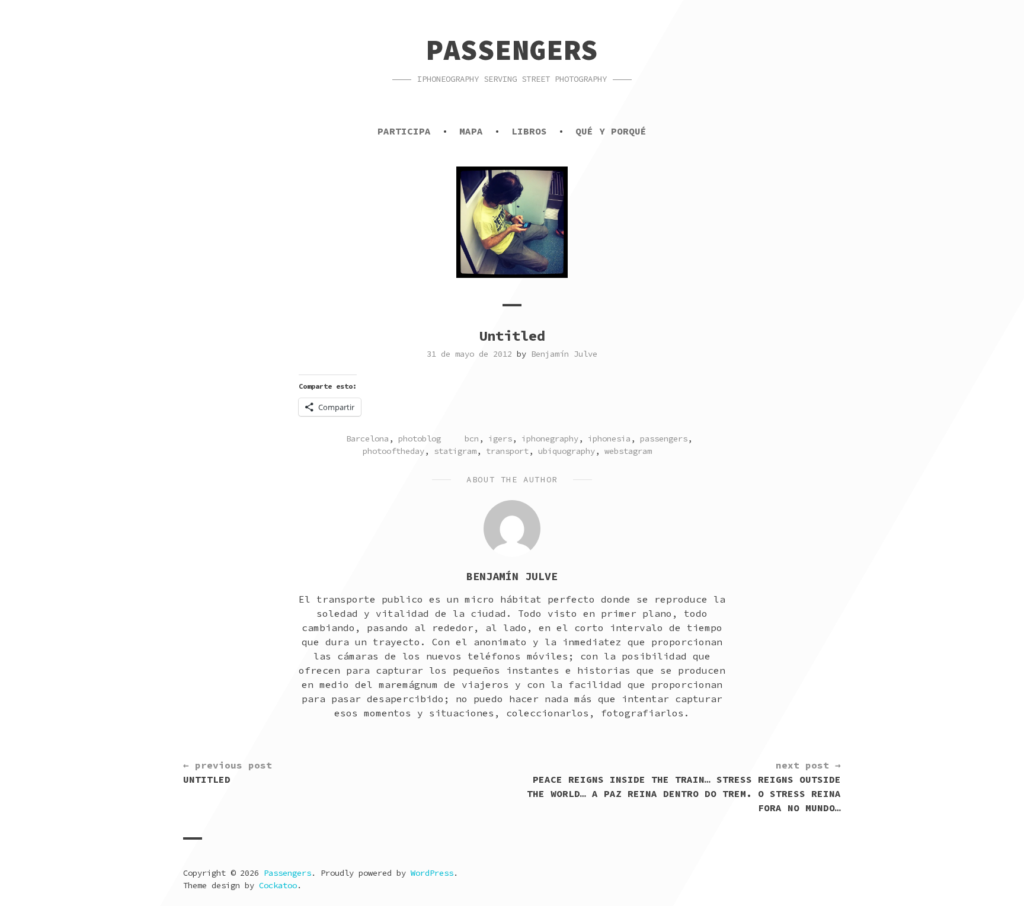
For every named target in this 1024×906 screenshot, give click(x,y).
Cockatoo (278, 885)
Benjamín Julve (564, 353)
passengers (663, 438)
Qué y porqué (611, 131)
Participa (404, 131)
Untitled (227, 772)
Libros (529, 131)
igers (500, 438)
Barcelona (367, 438)
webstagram (628, 451)
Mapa (471, 131)
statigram (455, 451)
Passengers (512, 50)
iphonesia (609, 438)
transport (507, 451)
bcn (472, 438)
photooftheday (393, 451)
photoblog (419, 438)
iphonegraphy (549, 438)
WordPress (432, 872)
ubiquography (566, 451)
